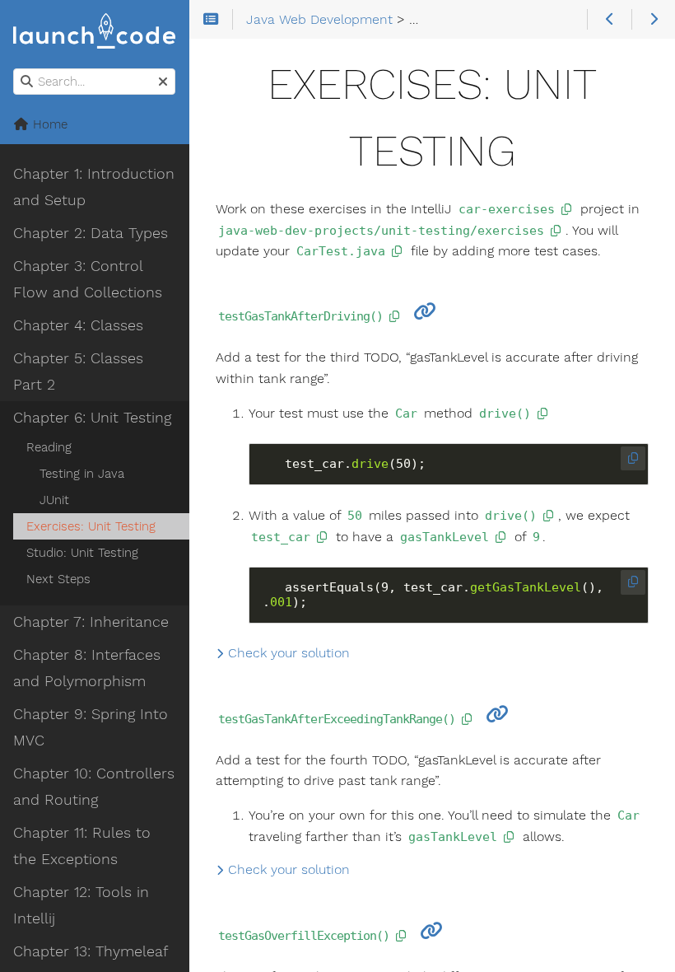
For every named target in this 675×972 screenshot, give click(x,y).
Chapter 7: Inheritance (91, 622)
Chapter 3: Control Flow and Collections (87, 279)
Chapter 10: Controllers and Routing (94, 786)
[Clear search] (163, 82)
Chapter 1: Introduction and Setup (94, 187)
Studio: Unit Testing (82, 552)
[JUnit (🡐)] (609, 19)
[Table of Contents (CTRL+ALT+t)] (211, 19)
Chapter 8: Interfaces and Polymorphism (87, 668)
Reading (49, 447)
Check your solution (287, 653)
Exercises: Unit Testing (91, 526)
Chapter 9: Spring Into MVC (90, 727)
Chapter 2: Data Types (90, 233)
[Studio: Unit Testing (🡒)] (653, 19)
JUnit (54, 500)
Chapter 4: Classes (78, 325)
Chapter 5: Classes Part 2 (78, 371)
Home (48, 124)
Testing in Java (82, 473)
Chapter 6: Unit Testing (92, 417)
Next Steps (58, 579)
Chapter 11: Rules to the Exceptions (82, 846)
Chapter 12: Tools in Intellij (81, 905)
